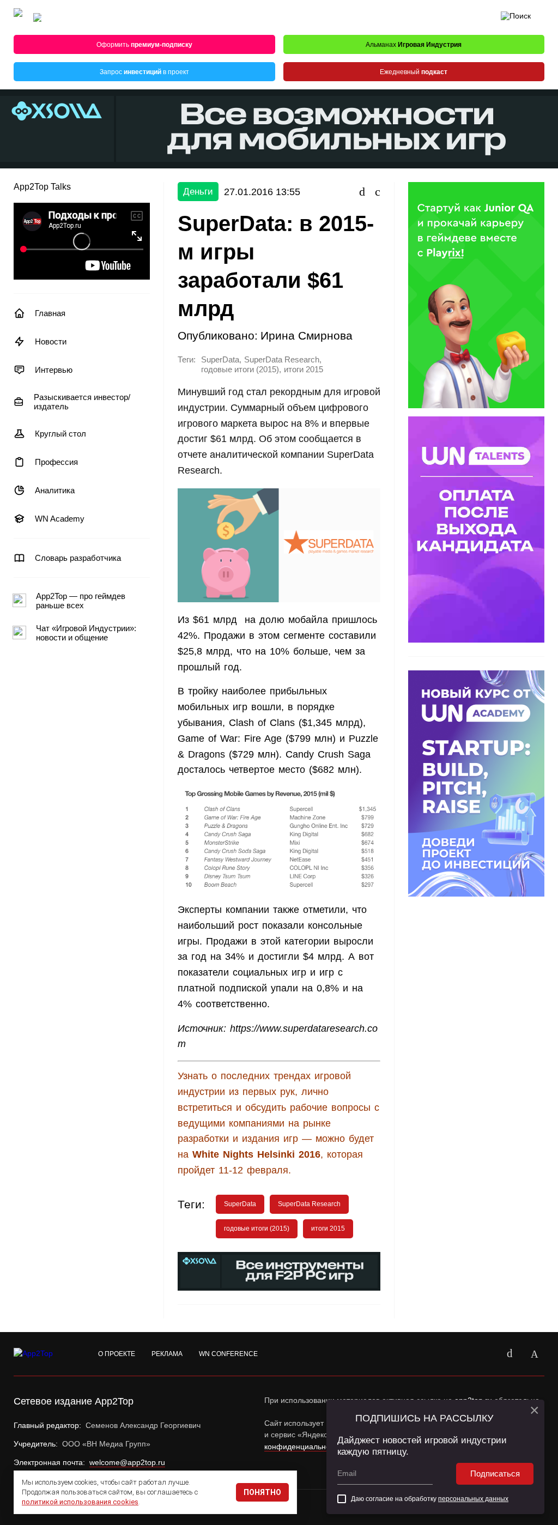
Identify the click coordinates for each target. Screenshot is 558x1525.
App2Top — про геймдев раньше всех (80, 600)
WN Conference (228, 1354)
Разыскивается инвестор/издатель (82, 401)
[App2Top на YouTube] (484, 1354)
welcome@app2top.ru (127, 1462)
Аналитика (55, 490)
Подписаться (495, 1473)
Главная (50, 313)
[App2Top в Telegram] (534, 1354)
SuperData (220, 359)
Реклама (167, 1354)
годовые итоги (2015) (240, 369)
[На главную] (18, 17)
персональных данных (473, 1499)
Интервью (53, 369)
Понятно (262, 1492)
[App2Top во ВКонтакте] (509, 1354)
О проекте (116, 1354)
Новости (50, 341)
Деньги (198, 191)
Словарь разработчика (78, 557)
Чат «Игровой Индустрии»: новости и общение (86, 633)
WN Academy (59, 518)
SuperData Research (281, 359)
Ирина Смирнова (306, 335)
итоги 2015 (303, 369)
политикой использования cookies (80, 1502)
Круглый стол (60, 433)
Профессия (56, 462)
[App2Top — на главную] (44, 1354)
